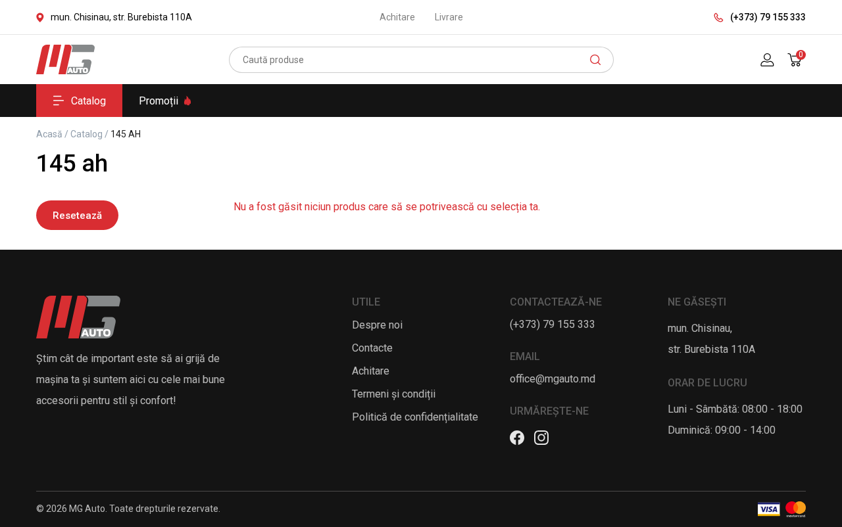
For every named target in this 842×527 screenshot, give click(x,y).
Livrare (449, 17)
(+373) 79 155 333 (768, 17)
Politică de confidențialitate (415, 417)
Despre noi (377, 325)
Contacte (372, 348)
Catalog (88, 101)
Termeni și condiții (393, 394)
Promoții (158, 101)
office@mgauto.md (552, 379)
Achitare (397, 17)
